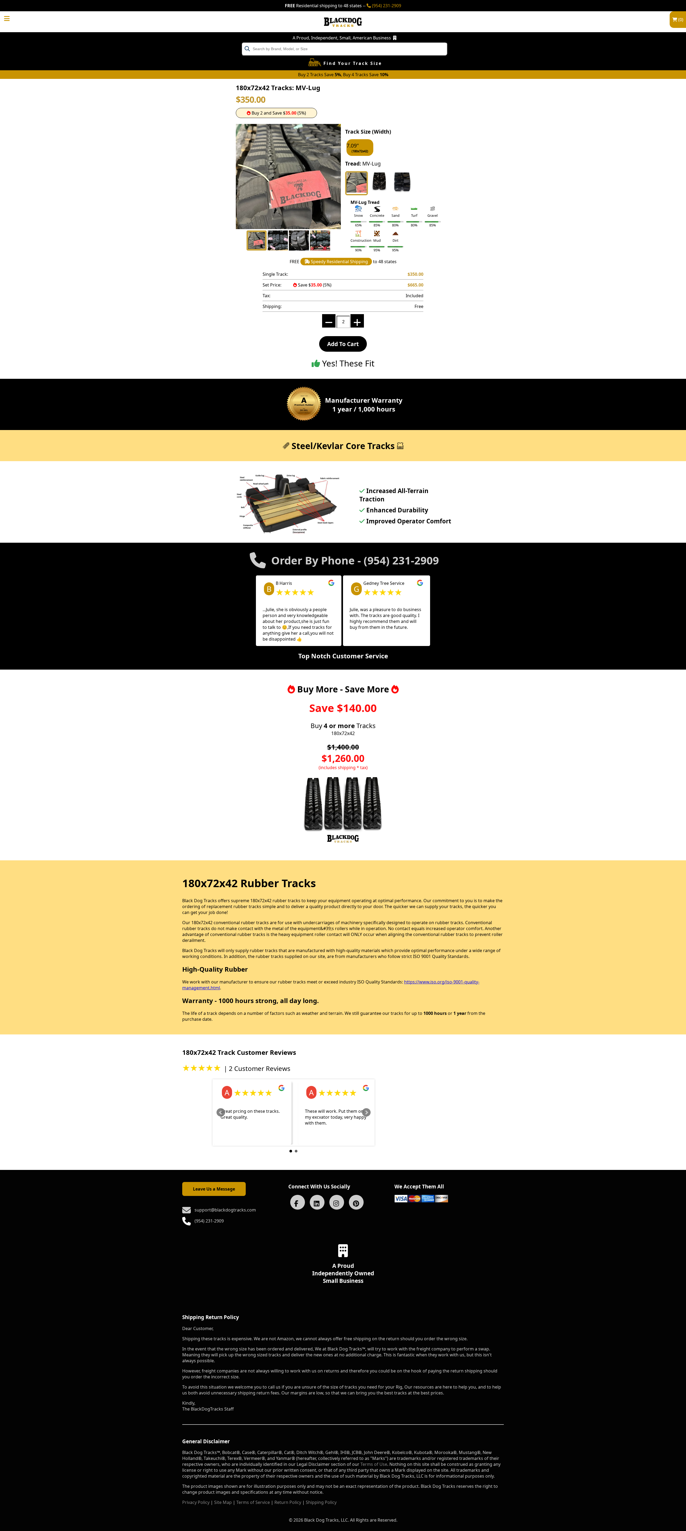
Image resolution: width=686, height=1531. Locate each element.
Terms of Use (373, 1464)
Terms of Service (253, 1502)
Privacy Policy (196, 1502)
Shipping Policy (321, 1502)
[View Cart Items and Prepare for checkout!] (12, 18)
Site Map (223, 1502)
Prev (221, 1112)
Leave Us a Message (214, 1189)
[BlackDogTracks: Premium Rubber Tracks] (343, 31)
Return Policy (287, 1502)
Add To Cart (343, 344)
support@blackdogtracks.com (225, 1210)
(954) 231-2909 (386, 6)
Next (366, 1112)
